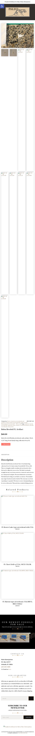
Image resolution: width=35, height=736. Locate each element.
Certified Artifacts (24, 425)
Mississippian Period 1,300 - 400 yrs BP (11, 424)
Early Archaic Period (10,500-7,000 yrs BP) (16, 422)
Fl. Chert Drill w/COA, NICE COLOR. (17, 564)
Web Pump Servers (22, 733)
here (9, 669)
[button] (2, 6)
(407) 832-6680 (5, 667)
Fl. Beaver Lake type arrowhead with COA (17, 527)
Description (5, 454)
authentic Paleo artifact (14, 425)
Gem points (11, 426)
